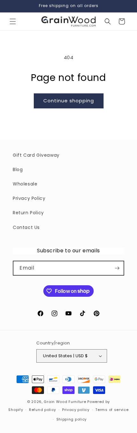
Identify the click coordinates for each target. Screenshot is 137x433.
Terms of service (111, 409)
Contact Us (26, 227)
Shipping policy (71, 419)
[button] (13, 21)
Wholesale (25, 184)
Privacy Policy (29, 198)
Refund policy (42, 409)
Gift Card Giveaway (36, 155)
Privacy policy (76, 409)
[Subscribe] (117, 268)
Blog (18, 169)
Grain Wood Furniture (65, 401)
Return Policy (28, 212)
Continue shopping (68, 100)
